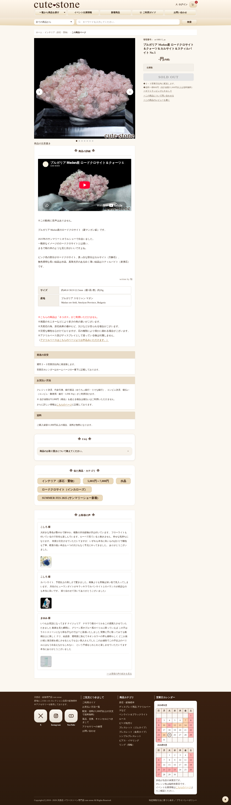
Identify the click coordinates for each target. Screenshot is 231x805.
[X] (40, 715)
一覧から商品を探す (49, 12)
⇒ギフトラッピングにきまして (157, 91)
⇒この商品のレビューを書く (156, 100)
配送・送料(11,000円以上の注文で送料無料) (97, 713)
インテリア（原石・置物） (57, 32)
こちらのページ (64, 404)
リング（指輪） (127, 745)
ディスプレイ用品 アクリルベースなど (135, 708)
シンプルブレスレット (130, 736)
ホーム (39, 32)
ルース (122, 719)
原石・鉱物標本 (127, 702)
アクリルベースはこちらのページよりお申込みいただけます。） (74, 340)
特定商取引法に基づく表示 (161, 800)
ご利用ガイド (149, 12)
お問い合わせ (180, 12)
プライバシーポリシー (186, 800)
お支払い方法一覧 (91, 707)
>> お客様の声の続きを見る (119, 673)
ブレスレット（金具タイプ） (133, 732)
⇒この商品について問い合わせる (158, 95)
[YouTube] (71, 715)
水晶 (123, 481)
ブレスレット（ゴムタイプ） (133, 727)
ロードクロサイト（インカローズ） (64, 489)
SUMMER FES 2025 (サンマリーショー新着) (70, 497)
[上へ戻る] (225, 799)
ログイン (183, 4)
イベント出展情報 (83, 12)
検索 (189, 22)
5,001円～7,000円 (98, 481)
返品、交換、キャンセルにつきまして (97, 721)
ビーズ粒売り (125, 723)
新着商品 (115, 12)
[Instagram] (55, 715)
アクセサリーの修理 (92, 726)
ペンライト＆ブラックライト (133, 714)
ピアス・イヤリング (129, 740)
